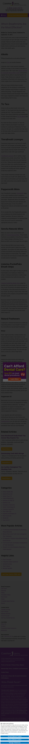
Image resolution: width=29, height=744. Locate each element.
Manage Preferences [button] (14, 742)
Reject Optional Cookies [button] (14, 739)
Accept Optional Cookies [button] (14, 736)
